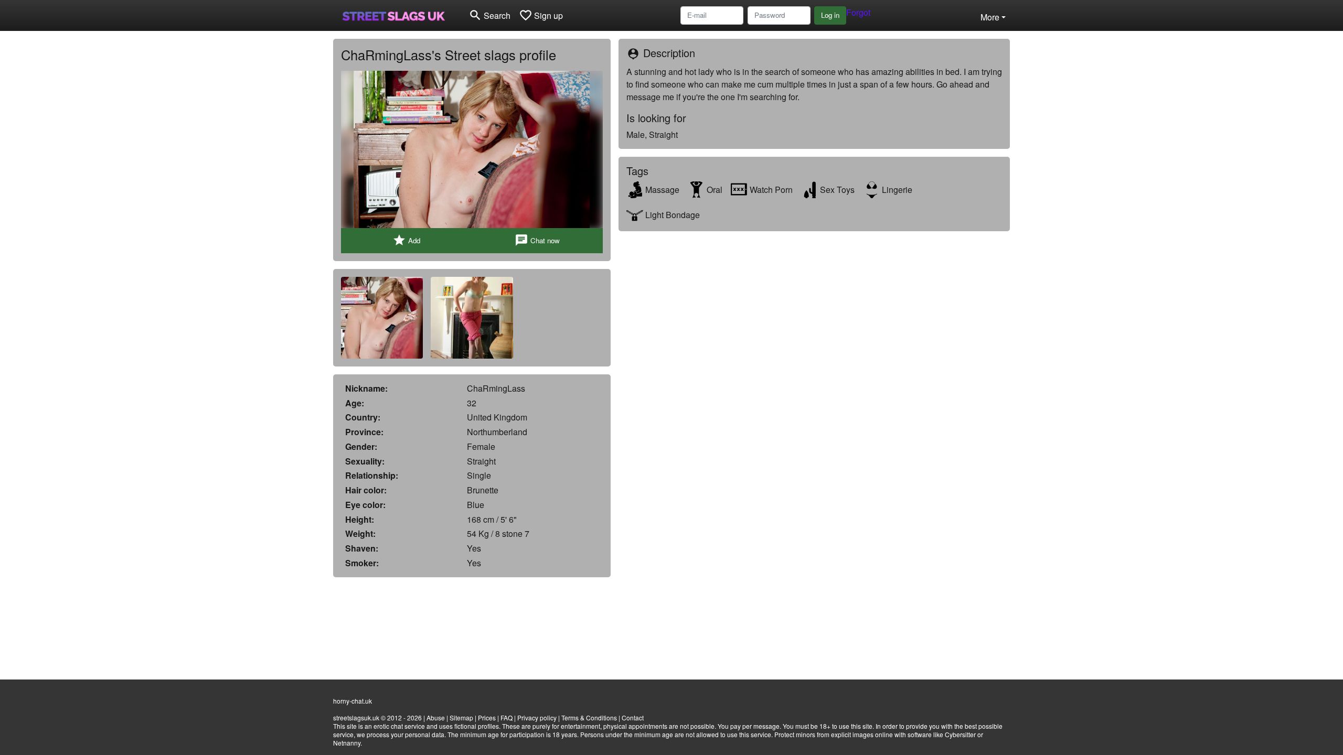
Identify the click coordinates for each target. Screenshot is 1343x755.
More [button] (989, 17)
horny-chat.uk (352, 700)
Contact (633, 717)
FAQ (506, 717)
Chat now (537, 240)
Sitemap (461, 717)
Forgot (858, 12)
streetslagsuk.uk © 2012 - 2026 (377, 717)
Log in (830, 15)
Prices (487, 717)
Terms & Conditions (589, 717)
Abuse (436, 717)
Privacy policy (537, 717)
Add (406, 240)
